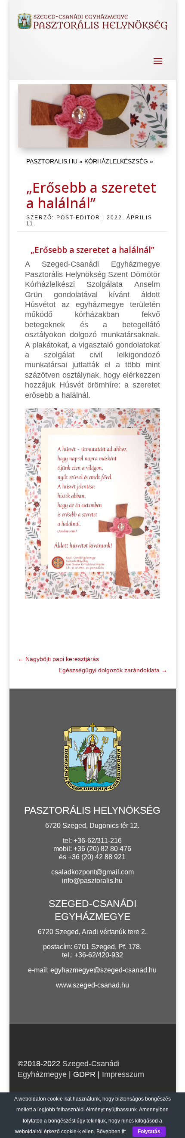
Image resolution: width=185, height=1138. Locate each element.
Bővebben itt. (111, 1132)
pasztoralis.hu (51, 161)
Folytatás (149, 1132)
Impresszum (123, 1074)
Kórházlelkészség (116, 161)
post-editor (78, 218)
